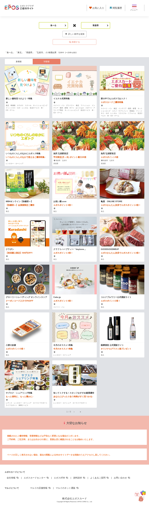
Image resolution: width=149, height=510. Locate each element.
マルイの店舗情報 (39, 488)
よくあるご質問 (98, 477)
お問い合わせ (120, 477)
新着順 (19, 61)
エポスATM (59, 477)
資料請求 (78, 477)
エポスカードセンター (35, 477)
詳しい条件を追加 (76, 34)
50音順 (46, 61)
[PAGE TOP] (141, 495)
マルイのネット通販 (66, 488)
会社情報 (11, 477)
